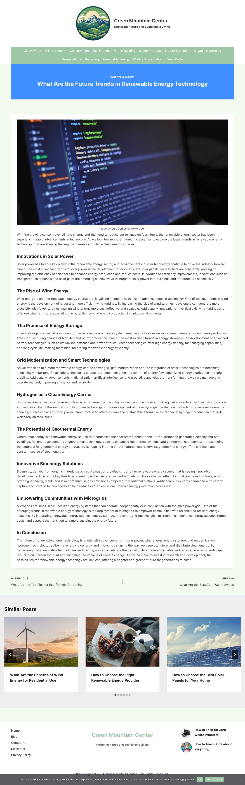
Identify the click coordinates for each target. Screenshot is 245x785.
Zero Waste (174, 59)
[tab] (115, 695)
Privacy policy (215, 779)
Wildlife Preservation (147, 59)
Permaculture (71, 59)
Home (15, 730)
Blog (14, 736)
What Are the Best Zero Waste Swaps (207, 581)
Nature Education (177, 51)
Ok (200, 779)
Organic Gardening (207, 51)
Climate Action (55, 51)
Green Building (124, 51)
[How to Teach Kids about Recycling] (186, 747)
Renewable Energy (115, 59)
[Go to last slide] (10, 654)
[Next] (235, 654)
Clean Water (32, 51)
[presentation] (41, 642)
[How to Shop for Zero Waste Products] (186, 732)
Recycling (92, 59)
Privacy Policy (21, 755)
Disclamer (18, 749)
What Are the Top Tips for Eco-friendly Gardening (47, 581)
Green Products (150, 51)
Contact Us (19, 743)
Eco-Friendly (101, 51)
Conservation (79, 51)
